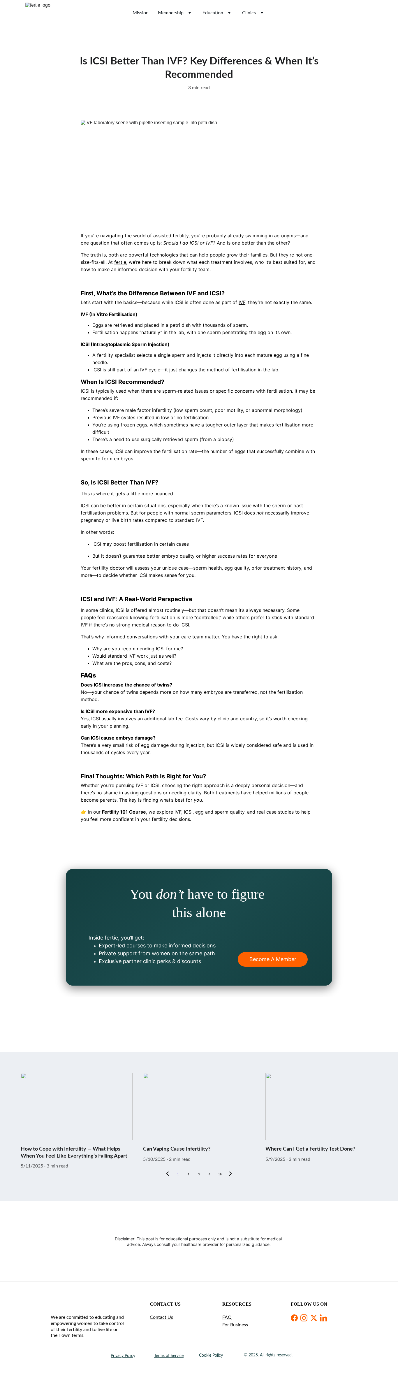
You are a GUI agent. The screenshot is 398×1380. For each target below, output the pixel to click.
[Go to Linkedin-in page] (323, 1317)
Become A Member (272, 959)
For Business (235, 1325)
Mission (141, 12)
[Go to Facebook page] (294, 1317)
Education (212, 12)
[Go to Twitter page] (313, 1317)
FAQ (227, 1317)
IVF (242, 302)
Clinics (249, 12)
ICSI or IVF (201, 243)
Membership (171, 12)
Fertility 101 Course (124, 812)
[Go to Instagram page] (303, 1317)
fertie (120, 262)
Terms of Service (169, 1356)
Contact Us (161, 1317)
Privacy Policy (123, 1356)
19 (220, 1174)
